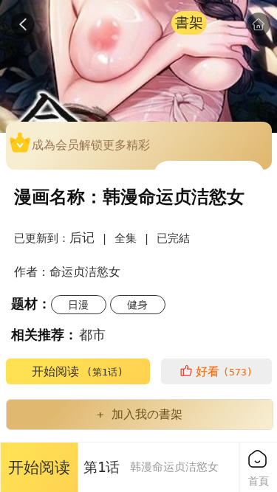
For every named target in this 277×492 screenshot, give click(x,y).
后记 (82, 237)
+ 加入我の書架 (139, 414)
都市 (92, 334)
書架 (189, 22)
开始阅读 (77, 371)
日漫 (78, 305)
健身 (137, 305)
